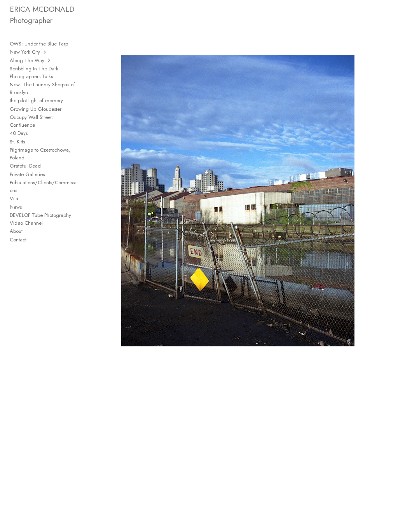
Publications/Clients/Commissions (43, 186)
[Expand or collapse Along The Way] (49, 60)
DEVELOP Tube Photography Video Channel (40, 219)
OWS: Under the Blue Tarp (39, 43)
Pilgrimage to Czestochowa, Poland (40, 153)
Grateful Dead (25, 165)
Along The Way (27, 60)
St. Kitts (17, 141)
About (16, 231)
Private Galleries (27, 174)
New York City (25, 52)
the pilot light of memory (36, 100)
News (16, 207)
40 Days (19, 133)
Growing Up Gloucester (35, 109)
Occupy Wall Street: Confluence (31, 121)
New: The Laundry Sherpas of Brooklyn (42, 88)
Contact (18, 239)
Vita (14, 198)
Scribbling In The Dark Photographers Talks (34, 72)
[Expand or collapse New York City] (45, 52)
